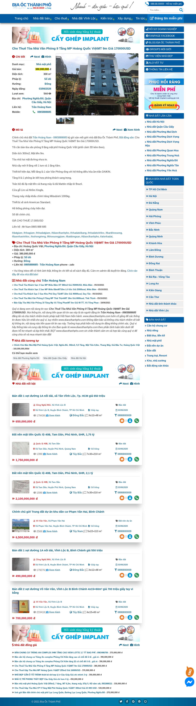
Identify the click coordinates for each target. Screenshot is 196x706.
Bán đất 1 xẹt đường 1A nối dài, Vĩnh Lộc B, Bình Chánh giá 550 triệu (57, 550)
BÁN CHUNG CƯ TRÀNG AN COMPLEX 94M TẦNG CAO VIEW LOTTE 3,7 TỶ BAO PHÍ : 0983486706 (61, 652)
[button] (133, 84)
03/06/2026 (45, 88)
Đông (48, 84)
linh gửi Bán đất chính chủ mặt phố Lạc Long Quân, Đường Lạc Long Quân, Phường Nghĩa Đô (60, 692)
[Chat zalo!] (189, 675)
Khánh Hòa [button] (155, 243)
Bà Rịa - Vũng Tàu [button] (159, 277)
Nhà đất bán (41, 18)
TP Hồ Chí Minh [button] (157, 189)
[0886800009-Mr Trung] (130, 617)
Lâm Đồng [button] (154, 250)
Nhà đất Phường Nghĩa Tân (163, 165)
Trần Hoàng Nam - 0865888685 (50, 137)
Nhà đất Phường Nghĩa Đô (26, 358)
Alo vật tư (156, 62)
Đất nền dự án (125, 521)
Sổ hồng (94, 449)
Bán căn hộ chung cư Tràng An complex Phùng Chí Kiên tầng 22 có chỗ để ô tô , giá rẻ (56, 661)
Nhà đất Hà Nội (78, 358)
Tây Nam (77, 531)
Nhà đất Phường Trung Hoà (163, 155)
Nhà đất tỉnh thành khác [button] (162, 303)
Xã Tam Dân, (41, 449)
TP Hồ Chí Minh (76, 410)
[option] (60, 121)
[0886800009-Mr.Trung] (130, 420)
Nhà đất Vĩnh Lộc (84, 18)
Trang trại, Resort (157, 355)
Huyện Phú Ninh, (56, 449)
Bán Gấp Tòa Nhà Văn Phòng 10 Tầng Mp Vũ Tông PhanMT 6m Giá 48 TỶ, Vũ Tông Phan (56, 303)
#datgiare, (18, 233)
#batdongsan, (73, 236)
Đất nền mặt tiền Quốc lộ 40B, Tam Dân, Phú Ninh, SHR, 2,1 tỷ (52, 473)
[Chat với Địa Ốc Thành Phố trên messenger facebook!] (189, 685)
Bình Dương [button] (155, 256)
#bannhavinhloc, (21, 236)
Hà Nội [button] (152, 196)
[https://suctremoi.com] (145, 701)
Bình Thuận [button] (155, 270)
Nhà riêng (152, 330)
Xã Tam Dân (54, 443)
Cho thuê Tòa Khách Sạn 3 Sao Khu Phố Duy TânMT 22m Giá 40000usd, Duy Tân (52, 294)
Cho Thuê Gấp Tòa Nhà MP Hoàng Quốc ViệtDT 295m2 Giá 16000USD (47, 670)
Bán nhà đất (157, 319)
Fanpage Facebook (161, 36)
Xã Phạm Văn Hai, (44, 526)
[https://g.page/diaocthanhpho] (133, 701)
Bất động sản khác (158, 365)
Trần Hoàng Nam (41, 107)
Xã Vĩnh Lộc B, (42, 410)
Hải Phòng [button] (154, 216)
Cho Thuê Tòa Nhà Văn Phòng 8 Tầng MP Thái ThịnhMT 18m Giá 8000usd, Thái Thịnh (55, 298)
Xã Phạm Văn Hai (56, 521)
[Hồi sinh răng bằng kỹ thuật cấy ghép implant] (76, 35)
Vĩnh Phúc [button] (154, 223)
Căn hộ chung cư (157, 325)
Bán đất (122, 405)
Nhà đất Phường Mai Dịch (162, 132)
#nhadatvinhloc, (97, 233)
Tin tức (140, 18)
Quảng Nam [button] (155, 209)
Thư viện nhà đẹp (160, 56)
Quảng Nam (70, 449)
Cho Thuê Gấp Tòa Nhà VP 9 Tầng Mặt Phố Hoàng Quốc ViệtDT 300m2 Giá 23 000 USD (56, 688)
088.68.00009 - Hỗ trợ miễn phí (166, 3)
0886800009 (124, 415)
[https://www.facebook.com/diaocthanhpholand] (127, 701)
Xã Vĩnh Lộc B (59, 405)
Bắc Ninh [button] (154, 230)
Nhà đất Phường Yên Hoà (162, 170)
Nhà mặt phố (43, 64)
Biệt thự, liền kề (156, 335)
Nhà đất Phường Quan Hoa (163, 150)
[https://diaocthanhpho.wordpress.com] (139, 701)
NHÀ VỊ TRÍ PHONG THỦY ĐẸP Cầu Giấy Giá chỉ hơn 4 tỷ (42, 679)
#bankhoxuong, (114, 233)
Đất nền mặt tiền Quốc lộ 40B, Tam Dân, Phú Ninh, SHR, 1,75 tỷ (53, 434)
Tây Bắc (77, 454)
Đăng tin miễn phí (168, 18)
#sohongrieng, (39, 236)
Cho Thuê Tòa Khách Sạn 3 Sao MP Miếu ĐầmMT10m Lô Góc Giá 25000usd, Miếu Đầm (55, 289)
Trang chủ (21, 18)
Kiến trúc (107, 18)
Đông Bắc (78, 415)
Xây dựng (124, 18)
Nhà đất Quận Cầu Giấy (55, 358)
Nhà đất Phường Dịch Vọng (163, 136)
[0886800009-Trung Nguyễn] (130, 459)
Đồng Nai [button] (154, 263)
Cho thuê (61, 18)
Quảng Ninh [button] (155, 236)
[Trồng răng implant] (164, 91)
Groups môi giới (160, 49)
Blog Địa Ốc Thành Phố (164, 42)
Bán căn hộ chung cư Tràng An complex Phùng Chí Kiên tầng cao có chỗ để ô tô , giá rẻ (57, 657)
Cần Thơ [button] (153, 297)
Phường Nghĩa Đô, (33, 98)
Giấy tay (94, 410)
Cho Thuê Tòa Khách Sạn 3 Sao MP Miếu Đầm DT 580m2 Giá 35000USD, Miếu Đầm (53, 285)
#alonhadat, (106, 236)
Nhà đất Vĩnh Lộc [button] (158, 310)
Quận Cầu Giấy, (76, 246)
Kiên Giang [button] (155, 290)
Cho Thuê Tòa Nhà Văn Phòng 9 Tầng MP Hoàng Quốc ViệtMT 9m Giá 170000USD (53, 666)
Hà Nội (47, 102)
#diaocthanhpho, (60, 233)
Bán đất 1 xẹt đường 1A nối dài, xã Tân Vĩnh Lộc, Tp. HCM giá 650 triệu (58, 395)
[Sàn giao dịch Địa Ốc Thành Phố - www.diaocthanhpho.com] (32, 5)
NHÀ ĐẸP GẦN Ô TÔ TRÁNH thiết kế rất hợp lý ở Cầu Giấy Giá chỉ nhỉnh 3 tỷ (51, 675)
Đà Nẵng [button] (153, 203)
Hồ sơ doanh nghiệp (162, 29)
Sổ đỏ (47, 79)
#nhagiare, (30, 233)
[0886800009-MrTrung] (130, 536)
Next (36, 56)
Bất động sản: (126, 137)
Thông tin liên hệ (160, 69)
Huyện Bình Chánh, (59, 410)
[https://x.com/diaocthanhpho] (121, 701)
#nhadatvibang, (79, 233)
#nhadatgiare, (43, 233)
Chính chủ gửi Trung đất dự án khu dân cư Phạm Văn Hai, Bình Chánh (58, 511)
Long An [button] (153, 283)
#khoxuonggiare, (56, 236)
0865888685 (44, 112)
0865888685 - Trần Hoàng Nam (41, 264)
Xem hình (133, 129)
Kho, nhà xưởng (156, 360)
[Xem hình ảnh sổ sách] (122, 420)
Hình (47, 56)
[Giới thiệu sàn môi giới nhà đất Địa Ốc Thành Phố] (102, 10)
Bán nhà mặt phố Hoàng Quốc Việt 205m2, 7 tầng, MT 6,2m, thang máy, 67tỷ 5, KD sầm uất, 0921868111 (63, 683)
